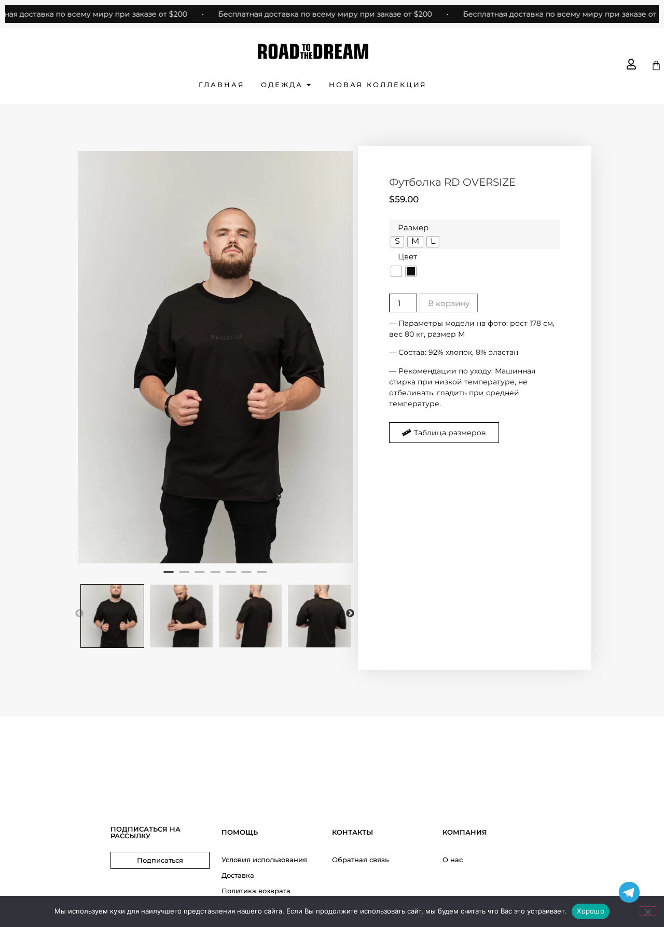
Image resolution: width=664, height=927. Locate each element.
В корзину (448, 303)
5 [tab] (231, 576)
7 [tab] (262, 576)
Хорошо (590, 911)
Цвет (407, 256)
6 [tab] (246, 576)
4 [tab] (215, 576)
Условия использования (264, 859)
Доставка (238, 875)
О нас (452, 859)
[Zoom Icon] (215, 357)
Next (350, 613)
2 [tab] (184, 576)
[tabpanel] (215, 357)
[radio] (397, 242)
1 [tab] (168, 576)
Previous (79, 613)
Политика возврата (256, 891)
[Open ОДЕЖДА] (309, 85)
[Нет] (647, 911)
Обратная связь (360, 859)
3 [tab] (200, 576)
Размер (413, 227)
